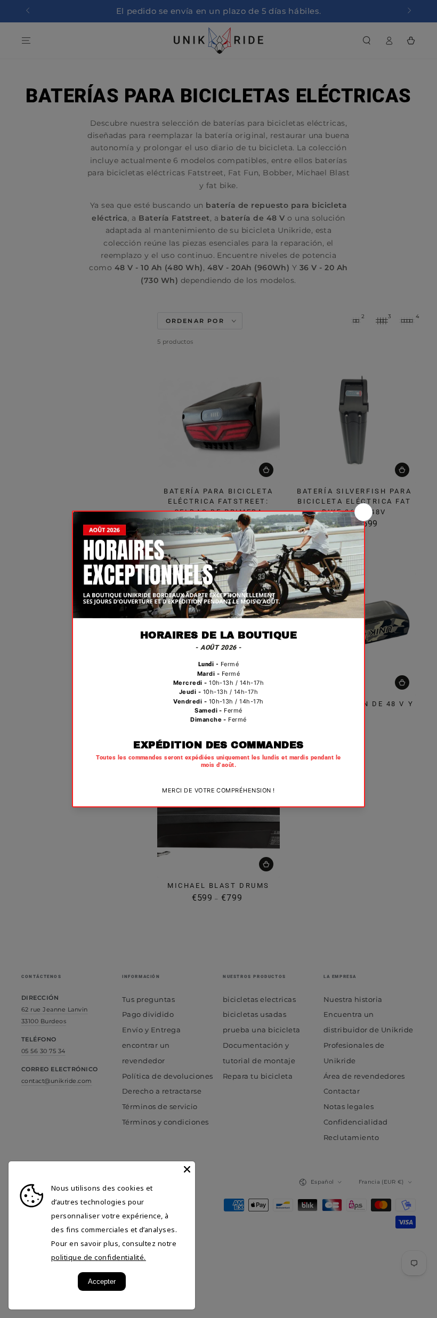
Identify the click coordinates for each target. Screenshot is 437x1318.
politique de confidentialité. (98, 1257)
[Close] (187, 1169)
